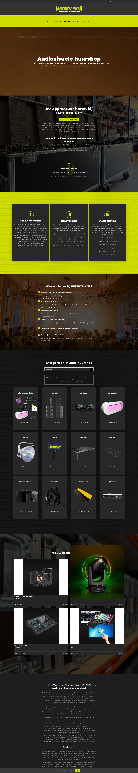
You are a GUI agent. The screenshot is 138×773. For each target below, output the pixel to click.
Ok (77, 770)
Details (65, 604)
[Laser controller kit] (97, 626)
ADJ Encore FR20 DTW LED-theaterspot (27, 597)
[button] (91, 21)
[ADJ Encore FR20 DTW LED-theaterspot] (41, 577)
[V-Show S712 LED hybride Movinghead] (97, 572)
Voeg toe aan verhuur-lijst (77, 604)
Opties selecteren (20, 604)
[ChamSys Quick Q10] (41, 626)
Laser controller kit (76, 646)
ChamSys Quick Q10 (21, 646)
